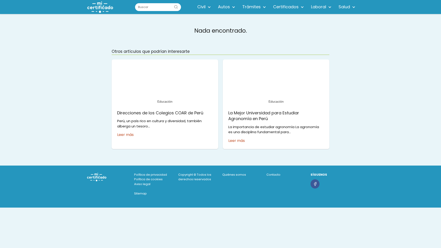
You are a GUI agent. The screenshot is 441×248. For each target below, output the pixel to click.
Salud (344, 7)
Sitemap (140, 193)
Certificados (286, 7)
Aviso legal (142, 184)
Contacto (273, 174)
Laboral (318, 7)
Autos (224, 7)
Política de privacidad (150, 174)
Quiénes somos (234, 174)
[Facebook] (315, 183)
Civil (201, 7)
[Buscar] (176, 7)
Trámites (251, 7)
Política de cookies (148, 179)
